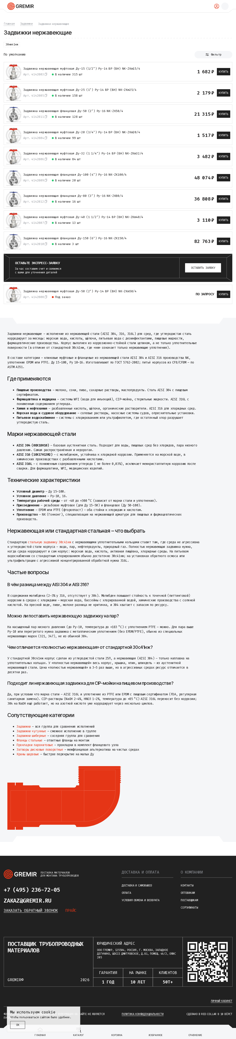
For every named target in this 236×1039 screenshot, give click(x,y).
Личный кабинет (221, 1001)
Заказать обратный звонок (31, 910)
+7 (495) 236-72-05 (32, 890)
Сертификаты (189, 907)
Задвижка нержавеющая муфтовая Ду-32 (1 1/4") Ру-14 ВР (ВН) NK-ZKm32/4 (83, 153)
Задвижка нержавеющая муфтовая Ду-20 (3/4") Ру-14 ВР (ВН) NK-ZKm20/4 (81, 132)
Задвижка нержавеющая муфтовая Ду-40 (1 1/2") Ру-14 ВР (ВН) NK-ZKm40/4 (83, 217)
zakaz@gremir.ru (27, 900)
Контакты (187, 885)
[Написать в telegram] (69, 890)
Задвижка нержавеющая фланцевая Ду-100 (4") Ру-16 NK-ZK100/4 (75, 175)
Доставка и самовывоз (137, 885)
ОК (17, 1025)
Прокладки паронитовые (35, 745)
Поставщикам (189, 900)
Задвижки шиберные (31, 736)
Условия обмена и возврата (140, 900)
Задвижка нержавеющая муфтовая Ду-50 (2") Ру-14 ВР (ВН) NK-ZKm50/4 (79, 291)
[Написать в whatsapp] (78, 890)
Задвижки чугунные (31, 731)
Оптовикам (188, 893)
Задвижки (24, 726)
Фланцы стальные (29, 740)
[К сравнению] (177, 72)
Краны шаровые (28, 754)
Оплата (126, 893)
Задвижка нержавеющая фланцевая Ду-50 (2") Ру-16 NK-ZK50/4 (73, 111)
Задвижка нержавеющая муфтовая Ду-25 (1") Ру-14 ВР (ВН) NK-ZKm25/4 (79, 90)
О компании (192, 872)
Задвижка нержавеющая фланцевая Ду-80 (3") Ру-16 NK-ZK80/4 (73, 196)
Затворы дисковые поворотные (40, 749)
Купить (223, 72)
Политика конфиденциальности (143, 1014)
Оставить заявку (203, 268)
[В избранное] (185, 72)
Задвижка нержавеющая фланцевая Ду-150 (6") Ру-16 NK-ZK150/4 (75, 238)
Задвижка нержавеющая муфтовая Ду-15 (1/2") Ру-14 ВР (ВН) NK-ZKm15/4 (81, 69)
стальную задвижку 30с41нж (49, 542)
